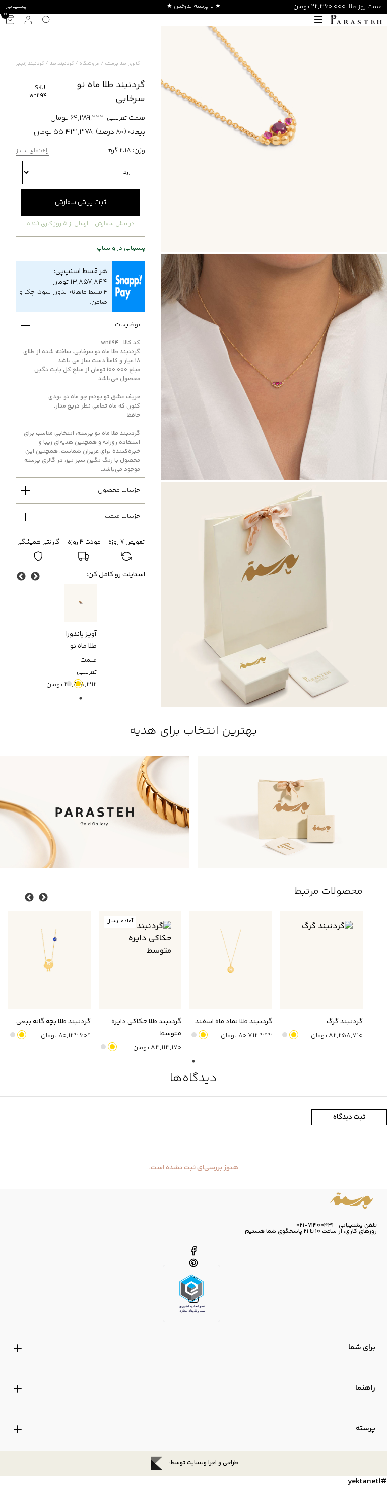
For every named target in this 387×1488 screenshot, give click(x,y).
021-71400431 (315, 1226)
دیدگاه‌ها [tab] (193, 1078)
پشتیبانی (16, 6)
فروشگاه (89, 64)
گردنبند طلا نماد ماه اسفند (233, 1021)
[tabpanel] (80, 637)
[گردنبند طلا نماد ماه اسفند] (230, 960)
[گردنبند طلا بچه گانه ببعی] (49, 960)
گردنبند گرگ (345, 1021)
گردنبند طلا (61, 64)
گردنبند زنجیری (27, 64)
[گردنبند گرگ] (321, 960)
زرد (78, 683)
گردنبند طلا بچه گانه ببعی (53, 1021)
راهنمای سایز (32, 151)
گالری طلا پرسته (122, 64)
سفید (69, 683)
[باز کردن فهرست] (318, 20)
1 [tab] (81, 698)
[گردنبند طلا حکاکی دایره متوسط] (140, 960)
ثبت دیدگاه (349, 1117)
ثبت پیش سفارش (80, 202)
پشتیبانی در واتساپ (121, 249)
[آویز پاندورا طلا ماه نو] (80, 603)
